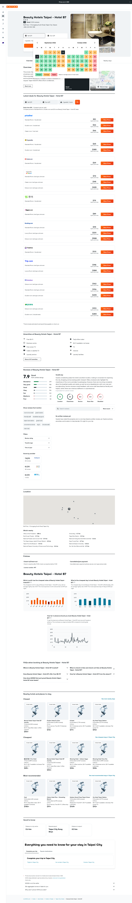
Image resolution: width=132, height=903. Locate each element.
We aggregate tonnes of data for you (36, 886)
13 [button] (37, 61)
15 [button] (46, 61)
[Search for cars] (3, 20)
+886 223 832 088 (29, 27)
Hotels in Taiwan (49, 899)
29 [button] (46, 70)
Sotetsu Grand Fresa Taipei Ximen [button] (80, 797)
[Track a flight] (3, 32)
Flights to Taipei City (32, 862)
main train (27, 428)
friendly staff (27, 416)
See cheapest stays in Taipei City (105, 737)
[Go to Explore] (3, 29)
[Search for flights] (3, 12)
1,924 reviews (35, 22)
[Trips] (3, 37)
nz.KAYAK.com (26, 899)
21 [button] (41, 65)
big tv (38, 424)
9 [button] (50, 57)
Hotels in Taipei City (89, 862)
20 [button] (37, 65)
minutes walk (46, 424)
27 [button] (37, 70)
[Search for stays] (3, 16)
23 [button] (50, 65)
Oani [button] (25, 797)
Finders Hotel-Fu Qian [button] (53, 720)
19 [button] (63, 61)
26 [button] (63, 65)
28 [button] (41, 70)
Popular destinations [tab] (46, 851)
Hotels (34, 899)
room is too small (28, 412)
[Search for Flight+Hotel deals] (3, 23)
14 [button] (41, 61)
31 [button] (95, 70)
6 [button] (37, 57)
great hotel (39, 420)
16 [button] (50, 61)
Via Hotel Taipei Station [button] (100, 720)
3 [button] (54, 52)
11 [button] (58, 57)
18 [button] (58, 61)
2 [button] (50, 52)
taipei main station (29, 420)
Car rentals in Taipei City (62, 862)
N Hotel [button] (72, 720)
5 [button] (73, 57)
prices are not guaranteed (59, 878)
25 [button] (59, 65)
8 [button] (45, 57)
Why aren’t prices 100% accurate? (36, 890)
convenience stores (29, 424)
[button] (130, 2)
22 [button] (46, 65)
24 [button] (54, 65)
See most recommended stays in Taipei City (102, 775)
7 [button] (41, 57)
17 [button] (54, 61)
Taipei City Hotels (60, 899)
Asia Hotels (40, 899)
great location (39, 412)
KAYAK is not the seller (32, 883)
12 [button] (63, 57)
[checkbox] (32, 459)
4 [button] (58, 52)
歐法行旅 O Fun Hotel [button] (30, 759)
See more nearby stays (108, 699)
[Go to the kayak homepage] (12, 7)
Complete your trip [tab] (31, 851)
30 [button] (50, 70)
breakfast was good (38, 416)
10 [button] (54, 57)
